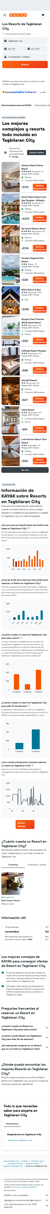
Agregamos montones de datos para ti (22, 1200)
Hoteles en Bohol (32, 1163)
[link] (25, 824)
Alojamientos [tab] (12, 1123)
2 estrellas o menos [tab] (37, 864)
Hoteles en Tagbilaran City (13, 1166)
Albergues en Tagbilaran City (20, 1140)
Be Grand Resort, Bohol (33, 228)
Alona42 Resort (29, 380)
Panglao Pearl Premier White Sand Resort (32, 321)
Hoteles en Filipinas (15, 1163)
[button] (5, 15)
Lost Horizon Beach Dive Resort (34, 441)
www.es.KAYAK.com (11, 1161)
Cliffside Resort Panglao (33, 350)
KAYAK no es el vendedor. (16, 1195)
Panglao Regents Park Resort (32, 260)
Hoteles (25, 1161)
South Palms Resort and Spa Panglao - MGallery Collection (33, 199)
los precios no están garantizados (24, 1187)
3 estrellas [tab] (13, 864)
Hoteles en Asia (37, 1161)
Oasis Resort (27, 409)
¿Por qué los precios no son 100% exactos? (20, 1205)
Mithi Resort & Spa (31, 289)
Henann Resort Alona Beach (32, 167)
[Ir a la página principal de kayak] (18, 15)
